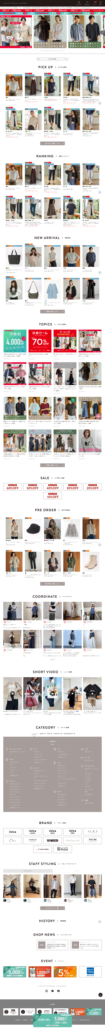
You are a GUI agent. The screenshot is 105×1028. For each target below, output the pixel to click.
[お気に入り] (87, 3)
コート (12, 764)
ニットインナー (38, 754)
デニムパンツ (61, 776)
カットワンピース (15, 797)
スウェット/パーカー (40, 783)
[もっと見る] (52, 908)
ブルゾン (12, 770)
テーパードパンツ (63, 773)
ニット (35, 749)
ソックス (87, 781)
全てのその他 (89, 803)
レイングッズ (89, 789)
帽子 (86, 792)
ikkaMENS (26, 7)
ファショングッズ (89, 766)
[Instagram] (46, 991)
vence (63, 7)
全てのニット (38, 751)
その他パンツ (61, 786)
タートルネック (38, 786)
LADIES (53, 741)
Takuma (50, 900)
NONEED (70, 7)
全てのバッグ (89, 751)
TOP (20, 7)
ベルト (87, 784)
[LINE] (52, 991)
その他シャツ (61, 757)
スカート (59, 791)
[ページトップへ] (100, 995)
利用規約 (33, 1020)
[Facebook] (58, 991)
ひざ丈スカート (62, 802)
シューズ (86, 757)
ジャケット (13, 767)
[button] (3, 32)
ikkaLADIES (36, 7)
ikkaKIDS (45, 7)
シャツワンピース (15, 802)
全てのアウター (14, 762)
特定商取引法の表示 (85, 1020)
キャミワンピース (15, 799)
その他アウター (14, 775)
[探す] (101, 3)
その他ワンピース (15, 807)
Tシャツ (36, 773)
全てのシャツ (61, 751)
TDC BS (77, 7)
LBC (15, 7)
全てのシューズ (89, 760)
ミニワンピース (14, 786)
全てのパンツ (61, 765)
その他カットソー (39, 788)
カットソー (36, 768)
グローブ (87, 776)
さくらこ (9, 900)
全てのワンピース (15, 784)
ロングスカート (62, 799)
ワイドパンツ (61, 768)
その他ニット (38, 762)
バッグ (86, 749)
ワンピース (12, 781)
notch (57, 7)
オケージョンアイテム (15, 749)
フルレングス (61, 783)
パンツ (59, 762)
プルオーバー (38, 757)
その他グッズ (89, 794)
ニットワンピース (15, 805)
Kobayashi (70, 900)
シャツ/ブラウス (62, 754)
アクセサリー (89, 773)
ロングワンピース (15, 792)
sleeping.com (86, 7)
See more (52, 659)
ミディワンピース (15, 789)
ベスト (12, 772)
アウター (11, 759)
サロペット (13, 794)
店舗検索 (25, 1020)
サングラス (88, 778)
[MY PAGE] (79, 3)
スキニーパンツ (62, 770)
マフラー (87, 786)
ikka (51, 7)
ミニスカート (61, 797)
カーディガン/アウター (40, 759)
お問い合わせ (73, 1020)
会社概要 (17, 1020)
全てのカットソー (39, 770)
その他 (86, 800)
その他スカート (62, 805)
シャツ (59, 749)
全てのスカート (62, 794)
